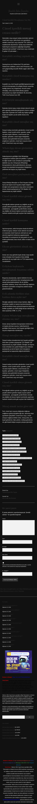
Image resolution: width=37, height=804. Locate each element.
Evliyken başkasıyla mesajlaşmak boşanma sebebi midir (17, 458)
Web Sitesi (5, 554)
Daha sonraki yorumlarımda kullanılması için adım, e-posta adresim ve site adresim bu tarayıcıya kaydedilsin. (16, 565)
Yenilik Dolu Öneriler (19, 11)
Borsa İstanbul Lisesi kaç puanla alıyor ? (12, 623)
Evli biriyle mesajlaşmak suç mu (11, 454)
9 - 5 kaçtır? (5, 570)
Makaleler (9, 431)
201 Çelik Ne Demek (9, 498)
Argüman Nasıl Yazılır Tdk (8, 732)
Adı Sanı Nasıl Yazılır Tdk (8, 727)
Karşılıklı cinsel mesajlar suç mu (11, 468)
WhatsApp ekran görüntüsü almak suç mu (13, 481)
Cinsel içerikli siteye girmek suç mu (11, 441)
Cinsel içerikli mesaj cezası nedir (11, 438)
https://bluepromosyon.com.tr (9, 591)
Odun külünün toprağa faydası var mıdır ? (12, 636)
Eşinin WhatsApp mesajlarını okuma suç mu (14, 448)
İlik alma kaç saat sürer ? (8, 627)
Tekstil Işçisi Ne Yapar (9, 492)
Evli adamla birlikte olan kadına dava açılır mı (14, 451)
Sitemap (21, 591)
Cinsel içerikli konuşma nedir (10, 435)
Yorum (3, 518)
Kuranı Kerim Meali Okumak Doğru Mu (11, 738)
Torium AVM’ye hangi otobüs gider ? (11, 631)
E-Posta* (4, 546)
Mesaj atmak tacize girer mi (10, 474)
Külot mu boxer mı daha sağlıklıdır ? (11, 610)
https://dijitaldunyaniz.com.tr (28, 589)
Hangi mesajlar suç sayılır (9, 461)
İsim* (3, 538)
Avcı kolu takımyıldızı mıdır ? (9, 618)
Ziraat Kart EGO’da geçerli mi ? (9, 605)
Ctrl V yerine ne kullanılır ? (8, 640)
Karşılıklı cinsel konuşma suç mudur (12, 464)
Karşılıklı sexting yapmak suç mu (11, 471)
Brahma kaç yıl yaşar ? (7, 614)
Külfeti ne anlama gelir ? (8, 644)
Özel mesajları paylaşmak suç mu (11, 477)
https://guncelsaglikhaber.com (9, 589)
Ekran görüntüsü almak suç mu (10, 445)
